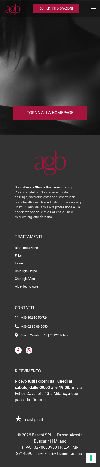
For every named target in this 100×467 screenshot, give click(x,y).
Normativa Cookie (71, 454)
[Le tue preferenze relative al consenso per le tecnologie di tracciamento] (91, 458)
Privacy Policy (46, 454)
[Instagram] (29, 350)
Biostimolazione (26, 248)
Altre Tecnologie (26, 286)
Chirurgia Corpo (26, 271)
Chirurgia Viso (25, 279)
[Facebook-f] (18, 350)
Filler (18, 255)
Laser (19, 263)
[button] (93, 8)
